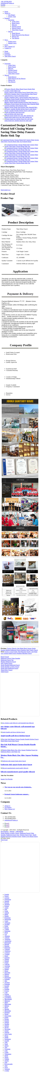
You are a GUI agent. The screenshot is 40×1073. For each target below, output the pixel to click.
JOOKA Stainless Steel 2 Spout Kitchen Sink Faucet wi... (21, 97)
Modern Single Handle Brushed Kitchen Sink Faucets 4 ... (21, 102)
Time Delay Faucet (17, 30)
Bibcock (14, 25)
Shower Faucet (16, 28)
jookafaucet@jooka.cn (11, 820)
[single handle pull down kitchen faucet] (13, 732)
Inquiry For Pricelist (6, 779)
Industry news (12, 43)
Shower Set (15, 36)
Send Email (4, 840)
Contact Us (7, 48)
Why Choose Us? (9, 46)
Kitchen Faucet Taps (26, 835)
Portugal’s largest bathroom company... (16, 794)
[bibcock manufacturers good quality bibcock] (14, 768)
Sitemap (12, 831)
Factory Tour (12, 16)
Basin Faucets (5, 657)
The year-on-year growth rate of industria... (18, 787)
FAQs (6, 45)
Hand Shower (16, 33)
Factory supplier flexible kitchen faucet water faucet (19, 110)
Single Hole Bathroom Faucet (9, 668)
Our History (11, 15)
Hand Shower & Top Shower (20, 35)
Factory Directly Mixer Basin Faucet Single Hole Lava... (21, 92)
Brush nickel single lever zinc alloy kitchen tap (18, 117)
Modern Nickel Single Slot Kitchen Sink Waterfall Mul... (21, 107)
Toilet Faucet (4, 671)
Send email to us (5, 190)
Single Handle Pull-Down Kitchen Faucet (18, 835)
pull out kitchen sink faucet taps (13, 114)
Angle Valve (15, 21)
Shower (10, 31)
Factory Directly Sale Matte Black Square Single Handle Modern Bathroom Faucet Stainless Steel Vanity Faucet (19, 649)
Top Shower (15, 38)
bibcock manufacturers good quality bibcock (18, 772)
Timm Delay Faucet (6, 670)
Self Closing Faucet (6, 663)
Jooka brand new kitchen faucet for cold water (18, 120)
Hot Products (4, 831)
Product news (12, 41)
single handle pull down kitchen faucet (15, 736)
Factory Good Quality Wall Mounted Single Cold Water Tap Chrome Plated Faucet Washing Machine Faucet (19, 652)
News (6, 40)
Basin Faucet (16, 23)
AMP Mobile (19, 831)
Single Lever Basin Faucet (29, 836)
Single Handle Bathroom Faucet (10, 665)
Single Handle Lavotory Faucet (10, 666)
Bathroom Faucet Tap (7, 660)
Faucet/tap (11, 20)
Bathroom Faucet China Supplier (10, 658)
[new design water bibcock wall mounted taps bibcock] (17, 723)
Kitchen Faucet (16, 26)
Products (7, 18)
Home (6, 11)
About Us (7, 13)
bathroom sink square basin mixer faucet (16, 765)
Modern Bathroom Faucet (8, 661)
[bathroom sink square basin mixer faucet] (13, 761)
